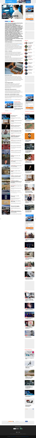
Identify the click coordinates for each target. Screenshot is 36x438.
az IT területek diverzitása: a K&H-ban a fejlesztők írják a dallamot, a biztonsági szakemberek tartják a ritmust (18, 108)
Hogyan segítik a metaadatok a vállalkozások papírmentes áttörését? (18, 103)
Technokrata (13, 99)
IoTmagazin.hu (27, 436)
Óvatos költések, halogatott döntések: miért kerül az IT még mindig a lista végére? (18, 106)
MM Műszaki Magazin (23, 436)
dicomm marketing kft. (13, 436)
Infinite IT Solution (20, 44)
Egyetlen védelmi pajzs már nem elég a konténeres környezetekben (18, 104)
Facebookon (9, 100)
